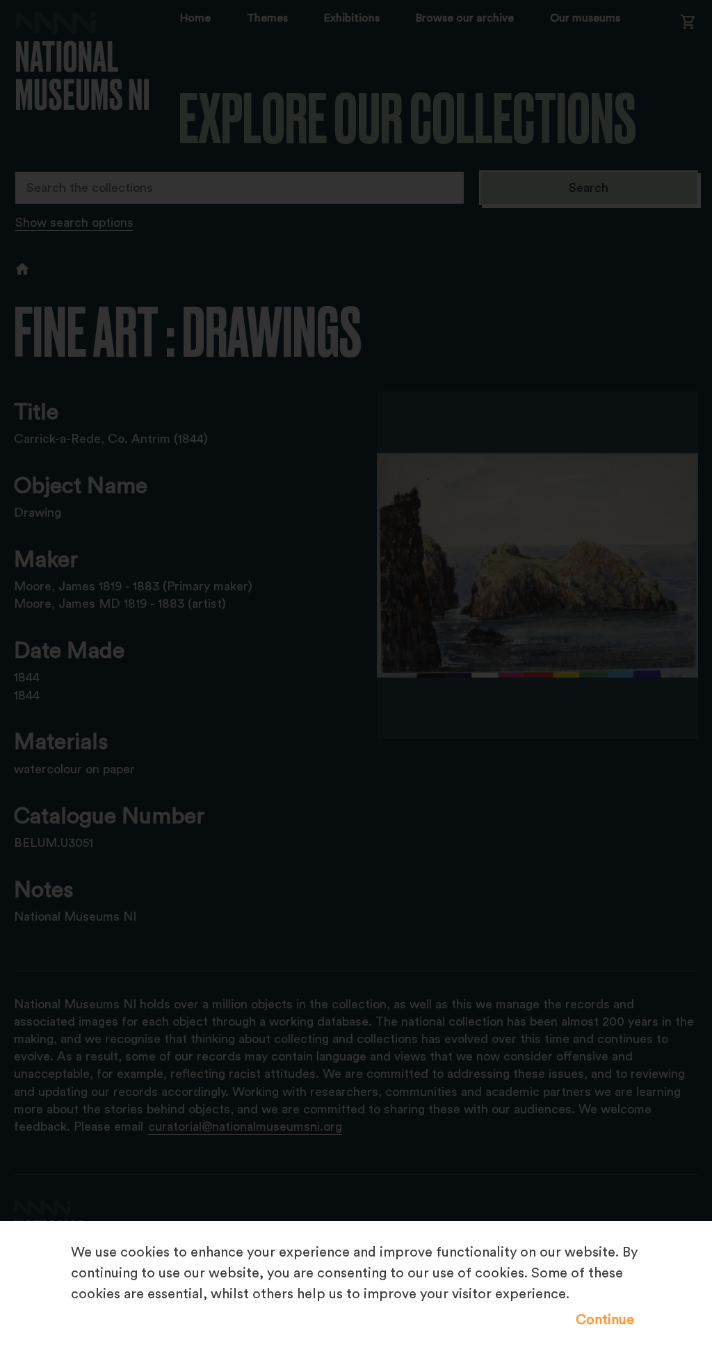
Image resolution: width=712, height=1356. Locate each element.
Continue (605, 1320)
